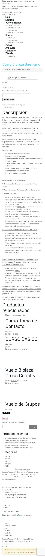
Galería (9, 45)
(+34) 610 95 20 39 (8, 15)
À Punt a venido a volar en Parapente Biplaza (20, 438)
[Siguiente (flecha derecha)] (6, 546)
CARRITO (11, 56)
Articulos (10, 47)
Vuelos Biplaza (13, 22)
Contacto (10, 50)
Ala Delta (8, 456)
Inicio (8, 17)
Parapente (8, 464)
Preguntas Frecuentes (15, 33)
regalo (11, 70)
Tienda (9, 53)
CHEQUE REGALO (14, 28)
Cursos (9, 35)
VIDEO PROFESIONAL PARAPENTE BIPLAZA (20, 443)
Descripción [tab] (9, 107)
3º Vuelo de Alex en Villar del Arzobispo (19, 448)
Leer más (8, 331)
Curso (7, 461)
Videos (7, 466)
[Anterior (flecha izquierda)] (3, 546)
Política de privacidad (23, 541)
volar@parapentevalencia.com (12, 12)
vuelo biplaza (20, 105)
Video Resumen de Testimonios (16, 440)
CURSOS (11, 38)
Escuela (9, 19)
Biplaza (8, 459)
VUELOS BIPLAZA (14, 25)
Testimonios (12, 30)
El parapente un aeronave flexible (16, 445)
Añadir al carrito (8, 100)
